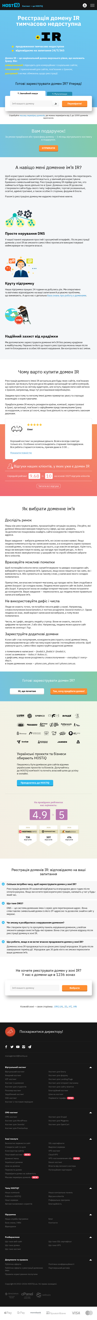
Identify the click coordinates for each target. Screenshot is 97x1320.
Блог (50, 1219)
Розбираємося (12, 1237)
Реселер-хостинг (13, 1090)
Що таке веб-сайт (13, 1241)
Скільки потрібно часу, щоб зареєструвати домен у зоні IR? (41, 884)
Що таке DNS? (15, 903)
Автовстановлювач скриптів (18, 1204)
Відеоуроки (10, 1226)
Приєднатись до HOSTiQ (35, 782)
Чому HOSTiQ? (12, 1188)
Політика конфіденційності (61, 1264)
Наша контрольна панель (60, 1192)
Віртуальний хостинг (15, 1067)
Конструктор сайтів (14, 1150)
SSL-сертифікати (56, 1143)
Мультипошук (60, 94)
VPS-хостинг (54, 1150)
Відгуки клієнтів (56, 1196)
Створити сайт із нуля (15, 1147)
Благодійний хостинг (58, 1090)
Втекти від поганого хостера (62, 1166)
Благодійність (55, 1204)
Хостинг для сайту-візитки (61, 1086)
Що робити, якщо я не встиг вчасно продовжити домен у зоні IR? (45, 941)
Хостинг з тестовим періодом (19, 1101)
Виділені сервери (56, 1147)
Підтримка (10, 1214)
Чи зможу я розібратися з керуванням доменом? (35, 922)
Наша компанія (12, 1192)
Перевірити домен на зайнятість (20, 1173)
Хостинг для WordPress (16, 1120)
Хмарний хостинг (13, 1075)
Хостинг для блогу (57, 1071)
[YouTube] (18, 1047)
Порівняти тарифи (57, 1098)
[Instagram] (23, 1047)
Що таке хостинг (13, 1249)
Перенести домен (13, 1169)
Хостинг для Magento (58, 1120)
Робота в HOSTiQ (13, 1196)
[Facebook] (6, 1047)
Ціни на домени (12, 1166)
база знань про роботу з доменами (66, 295)
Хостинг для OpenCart (58, 1124)
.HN (75, 1006)
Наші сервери (11, 1200)
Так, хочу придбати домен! (69, 691)
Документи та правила (16, 1259)
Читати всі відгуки (48, 486)
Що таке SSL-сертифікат (60, 1241)
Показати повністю (21, 452)
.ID (65, 1006)
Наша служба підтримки (16, 1219)
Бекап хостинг (55, 1162)
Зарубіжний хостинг (14, 1094)
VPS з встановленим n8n (63, 1158)
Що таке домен (12, 1245)
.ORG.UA (58, 1006)
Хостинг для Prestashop (16, 1128)
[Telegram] (29, 1047)
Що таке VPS (54, 1245)
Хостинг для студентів (15, 1086)
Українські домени (14, 1162)
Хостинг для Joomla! (15, 1124)
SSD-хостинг (11, 1098)
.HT (70, 1006)
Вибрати (75, 987)
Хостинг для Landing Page (60, 1079)
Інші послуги (11, 1139)
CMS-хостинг (11, 1112)
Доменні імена (12, 1158)
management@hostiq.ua (16, 1056)
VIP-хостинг (10, 1079)
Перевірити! (74, 103)
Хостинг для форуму (58, 1075)
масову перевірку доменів (32, 115)
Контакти (53, 1222)
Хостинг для (63, 1083)
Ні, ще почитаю (27, 691)
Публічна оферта (13, 1264)
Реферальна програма (59, 1200)
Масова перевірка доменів (21, 1177)
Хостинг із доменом (14, 1083)
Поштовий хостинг (17, 1154)
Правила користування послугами (21, 1274)
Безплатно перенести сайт (17, 1143)
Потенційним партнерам (60, 1169)
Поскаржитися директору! (41, 1031)
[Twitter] (12, 1047)
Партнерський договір (59, 1268)
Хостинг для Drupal (57, 1117)
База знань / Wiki (13, 1222)
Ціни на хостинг (55, 1094)
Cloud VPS (53, 1154)
